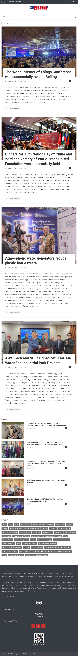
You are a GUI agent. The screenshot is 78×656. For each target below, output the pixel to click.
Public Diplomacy (8, 544)
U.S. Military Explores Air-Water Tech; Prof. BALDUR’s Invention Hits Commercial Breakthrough (46, 424)
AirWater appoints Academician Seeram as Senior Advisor (46, 481)
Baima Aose (60, 525)
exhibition (58, 532)
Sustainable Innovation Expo (12, 547)
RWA (18, 544)
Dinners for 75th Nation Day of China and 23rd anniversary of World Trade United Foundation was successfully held (38, 159)
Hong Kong (6, 536)
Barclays (69, 525)
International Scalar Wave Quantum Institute (46, 536)
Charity (44, 528)
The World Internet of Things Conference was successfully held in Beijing (45, 500)
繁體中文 (18, 2)
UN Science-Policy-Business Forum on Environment (37, 551)
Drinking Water (47, 532)
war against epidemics (63, 551)
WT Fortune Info (21, 81)
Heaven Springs (69, 532)
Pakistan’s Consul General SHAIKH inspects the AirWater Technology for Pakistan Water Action (45, 443)
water (4, 555)
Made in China (7, 540)
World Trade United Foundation (36, 555)
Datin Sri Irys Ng (64, 528)
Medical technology (44, 540)
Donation (36, 532)
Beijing (5, 528)
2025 (16, 525)
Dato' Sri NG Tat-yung (10, 532)
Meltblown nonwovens (61, 540)
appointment (25, 525)
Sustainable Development (47, 544)
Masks (33, 540)
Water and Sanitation (16, 555)
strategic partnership (29, 544)
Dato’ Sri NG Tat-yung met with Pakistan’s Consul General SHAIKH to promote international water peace (46, 463)
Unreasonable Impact (10, 551)
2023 (4, 525)
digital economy (25, 532)
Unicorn (26, 547)
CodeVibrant (43, 654)
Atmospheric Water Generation (42, 525)
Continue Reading (14, 108)
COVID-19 (53, 528)
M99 (65, 536)
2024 (10, 525)
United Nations (37, 547)
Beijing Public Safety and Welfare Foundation (25, 528)
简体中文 (11, 2)
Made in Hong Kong (21, 540)
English (5, 2)
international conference (21, 536)
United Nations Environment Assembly (57, 547)
